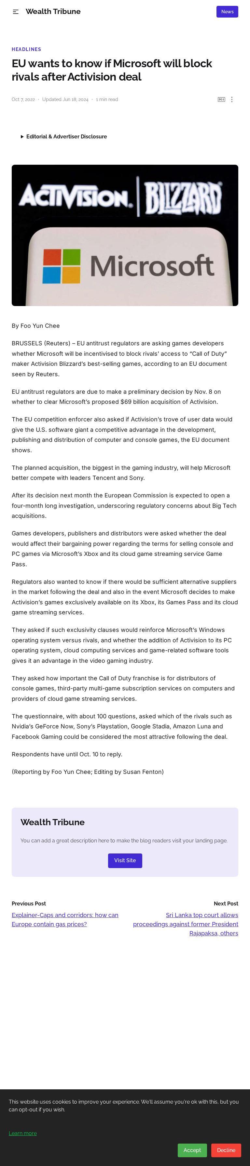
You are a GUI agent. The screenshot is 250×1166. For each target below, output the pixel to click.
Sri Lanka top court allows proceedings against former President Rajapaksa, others (185, 924)
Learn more (23, 1133)
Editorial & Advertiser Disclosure (66, 137)
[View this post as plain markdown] (221, 99)
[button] (16, 12)
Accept (192, 1150)
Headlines (27, 49)
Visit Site (125, 860)
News (227, 11)
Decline (226, 1150)
